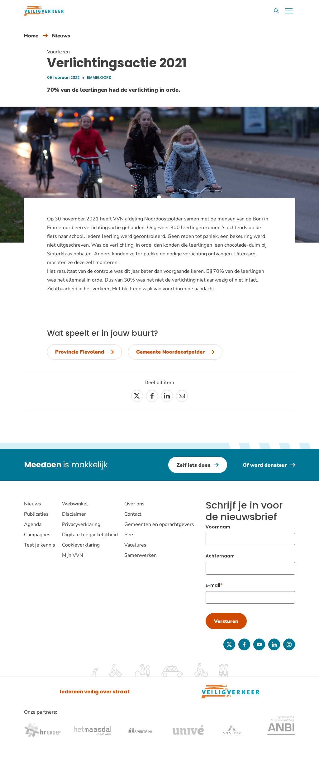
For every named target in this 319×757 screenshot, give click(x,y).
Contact (132, 514)
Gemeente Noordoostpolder (170, 352)
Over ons (134, 503)
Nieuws (61, 35)
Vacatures (135, 545)
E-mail (213, 585)
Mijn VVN (72, 555)
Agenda (32, 524)
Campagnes (37, 534)
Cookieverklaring (81, 545)
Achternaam (220, 556)
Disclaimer (74, 514)
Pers (129, 534)
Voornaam (218, 527)
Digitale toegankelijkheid (90, 534)
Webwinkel (75, 503)
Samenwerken (140, 555)
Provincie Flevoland (79, 352)
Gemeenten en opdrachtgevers (159, 524)
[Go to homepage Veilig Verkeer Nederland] (44, 11)
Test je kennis (39, 545)
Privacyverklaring (81, 524)
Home (31, 35)
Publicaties (36, 514)
